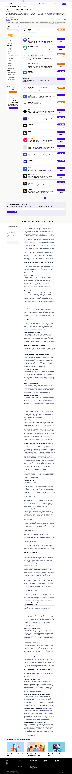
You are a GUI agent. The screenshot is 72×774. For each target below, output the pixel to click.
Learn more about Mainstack (46, 126)
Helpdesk (38, 725)
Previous (39, 198)
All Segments (26, 25)
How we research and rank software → (31, 735)
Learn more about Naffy (42, 97)
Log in (60, 3)
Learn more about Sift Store (43, 163)
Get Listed (56, 761)
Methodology (57, 23)
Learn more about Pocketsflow (42, 155)
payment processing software (34, 682)
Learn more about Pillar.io (44, 119)
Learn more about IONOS (43, 105)
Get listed (64, 3)
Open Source (10, 51)
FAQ (6, 764)
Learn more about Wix (45, 59)
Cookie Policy (7, 772)
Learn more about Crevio (43, 34)
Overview (7, 19)
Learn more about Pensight (48, 185)
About (6, 762)
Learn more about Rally (48, 170)
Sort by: (8, 28)
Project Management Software (34, 762)
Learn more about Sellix (44, 134)
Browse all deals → (13, 107)
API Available (10, 48)
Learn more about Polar (44, 177)
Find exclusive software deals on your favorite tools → (40, 0)
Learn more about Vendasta (49, 50)
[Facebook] (65, 772)
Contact (7, 763)
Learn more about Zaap (44, 141)
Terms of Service (19, 213)
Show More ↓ (8, 15)
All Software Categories (33, 768)
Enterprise (48, 25)
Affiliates (7, 765)
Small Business (34, 25)
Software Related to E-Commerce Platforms (11, 242)
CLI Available (10, 49)
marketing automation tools (37, 711)
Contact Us (61, 79)
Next (49, 198)
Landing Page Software (33, 766)
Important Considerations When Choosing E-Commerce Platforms (12, 239)
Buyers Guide (16, 19)
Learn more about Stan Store (47, 42)
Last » (52, 198)
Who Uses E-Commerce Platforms (11, 233)
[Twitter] (64, 772)
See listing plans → (26, 82)
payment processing (33, 279)
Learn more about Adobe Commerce (46, 91)
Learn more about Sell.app (43, 192)
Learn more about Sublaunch (44, 112)
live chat (29, 574)
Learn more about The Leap (43, 148)
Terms (11, 772)
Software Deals (20, 762)
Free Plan (9, 40)
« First (36, 198)
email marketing (48, 710)
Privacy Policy (25, 213)
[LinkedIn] (62, 772)
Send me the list (11, 211)
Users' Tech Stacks (21, 765)
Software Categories (21, 761)
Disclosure (24, 772)
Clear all (18, 26)
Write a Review (42, 3)
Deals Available (10, 43)
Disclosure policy (51, 23)
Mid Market (42, 25)
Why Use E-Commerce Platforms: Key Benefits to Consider (11, 229)
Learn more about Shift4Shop (47, 67)
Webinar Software (33, 765)
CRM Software (32, 761)
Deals (54, 3)
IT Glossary (44, 762)
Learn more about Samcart (45, 74)
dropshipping (37, 410)
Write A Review (20, 766)
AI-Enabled (10, 46)
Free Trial (9, 41)
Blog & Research (45, 761)
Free (12, 19)
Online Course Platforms (34, 767)
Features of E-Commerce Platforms (11, 236)
